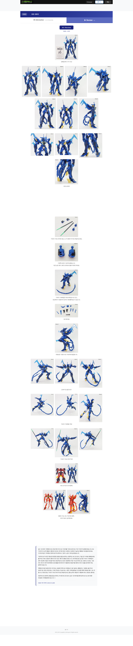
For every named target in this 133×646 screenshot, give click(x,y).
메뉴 (108, 2)
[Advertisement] (66, 7)
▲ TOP (66, 629)
